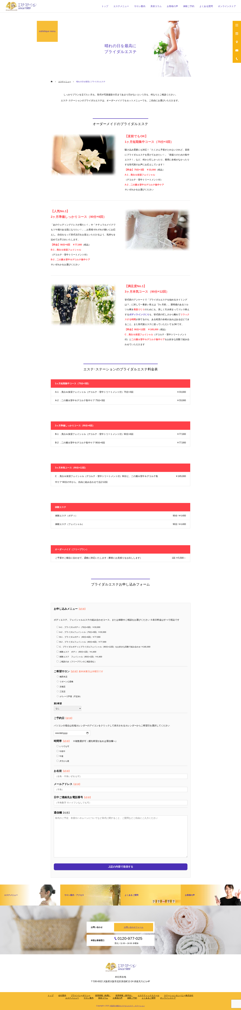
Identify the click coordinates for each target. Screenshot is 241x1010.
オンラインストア (227, 6)
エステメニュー (121, 6)
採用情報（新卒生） (124, 995)
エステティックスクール (148, 995)
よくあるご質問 (148, 998)
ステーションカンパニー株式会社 (178, 995)
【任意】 (62, 813)
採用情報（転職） (103, 995)
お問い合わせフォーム (133, 927)
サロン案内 (139, 6)
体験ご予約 (132, 998)
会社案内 (62, 995)
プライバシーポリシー (80, 995)
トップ (105, 6)
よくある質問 (206, 6)
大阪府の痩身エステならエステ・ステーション (127, 1006)
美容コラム (156, 6)
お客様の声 (172, 6)
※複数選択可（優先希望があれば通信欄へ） (86, 741)
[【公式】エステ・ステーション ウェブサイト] (21, 6)
